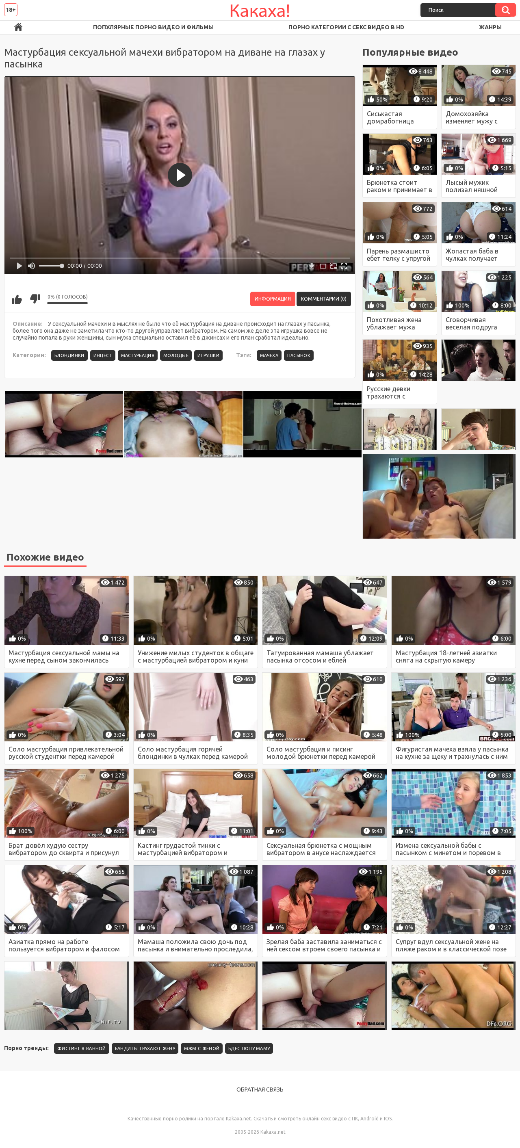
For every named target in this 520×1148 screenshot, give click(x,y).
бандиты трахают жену (145, 1048)
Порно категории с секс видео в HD (346, 27)
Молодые (175, 355)
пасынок (298, 355)
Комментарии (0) (324, 298)
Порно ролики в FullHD (18, 27)
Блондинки (69, 355)
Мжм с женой (201, 1048)
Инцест (102, 355)
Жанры (490, 27)
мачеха (269, 355)
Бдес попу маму (249, 1048)
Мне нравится (17, 299)
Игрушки (208, 355)
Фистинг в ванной (81, 1048)
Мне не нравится (35, 299)
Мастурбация (137, 355)
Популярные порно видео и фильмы (153, 27)
